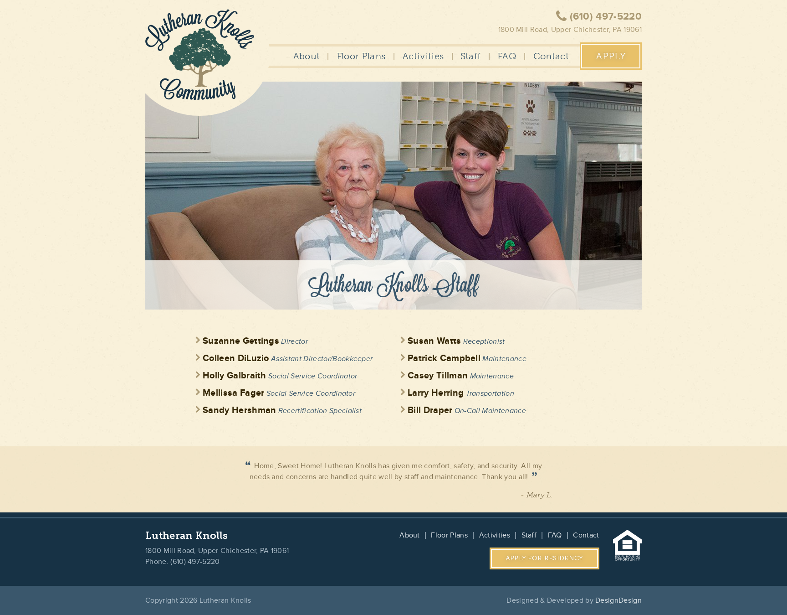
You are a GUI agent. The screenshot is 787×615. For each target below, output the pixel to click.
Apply (611, 56)
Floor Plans (361, 56)
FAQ (506, 56)
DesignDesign (618, 600)
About (306, 56)
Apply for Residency (544, 558)
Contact (551, 56)
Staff (470, 56)
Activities (423, 56)
